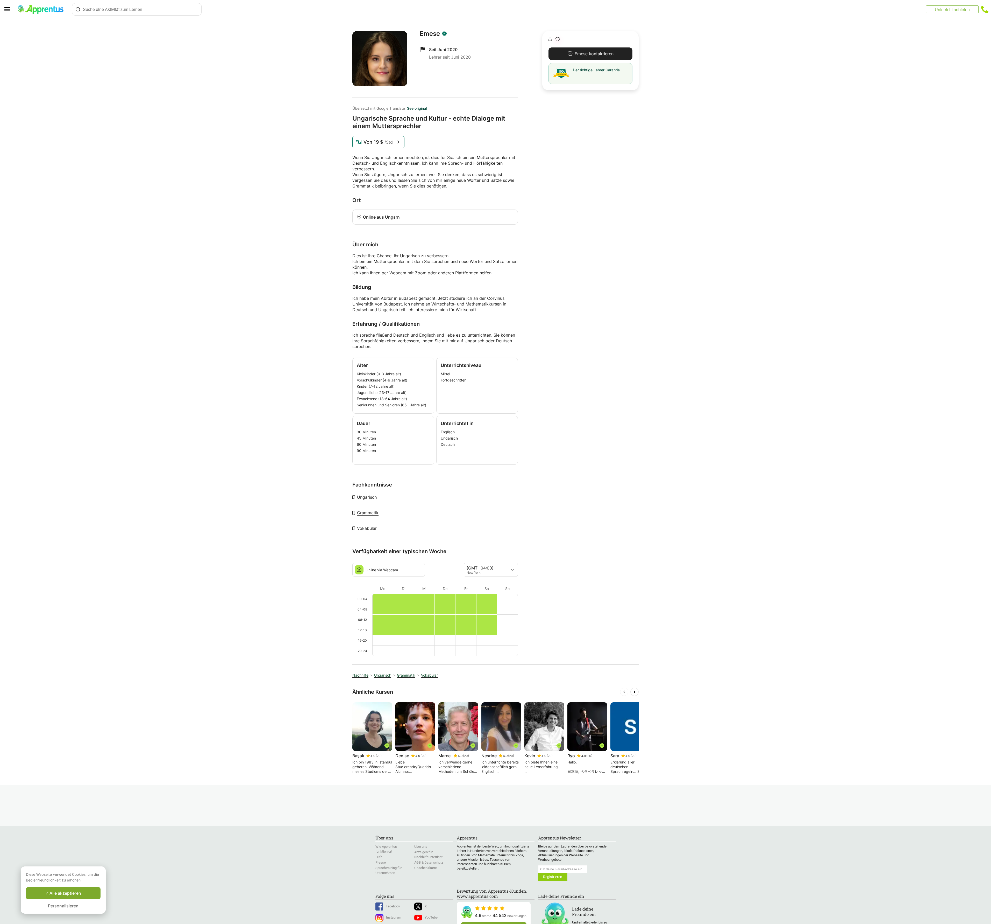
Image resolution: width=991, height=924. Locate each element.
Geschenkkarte (425, 868)
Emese (430, 33)
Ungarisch (367, 497)
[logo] (43, 9)
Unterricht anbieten (952, 9)
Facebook (393, 906)
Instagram (393, 917)
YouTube (431, 917)
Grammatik (368, 512)
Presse (380, 862)
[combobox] (137, 9)
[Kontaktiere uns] (984, 9)
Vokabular (367, 528)
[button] (557, 39)
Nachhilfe (360, 675)
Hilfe (378, 857)
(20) (379, 756)
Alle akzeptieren (64, 893)
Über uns (420, 847)
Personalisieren (63, 905)
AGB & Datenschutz (428, 862)
